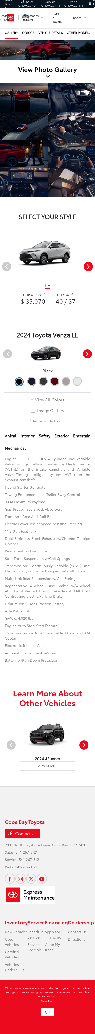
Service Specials (35, 947)
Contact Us (25, 833)
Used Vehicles (12, 941)
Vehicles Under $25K (15, 967)
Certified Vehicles (12, 954)
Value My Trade (52, 947)
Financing (56, 922)
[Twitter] (31, 879)
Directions (76, 939)
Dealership (81, 922)
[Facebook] (10, 879)
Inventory (16, 922)
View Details (47, 766)
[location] (90, 4)
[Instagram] (20, 879)
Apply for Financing (53, 934)
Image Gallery (50, 410)
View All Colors (49, 399)
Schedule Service (35, 934)
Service (36, 922)
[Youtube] (42, 879)
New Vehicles (16, 931)
